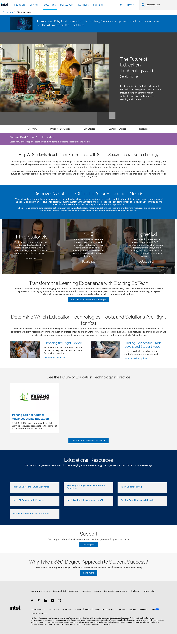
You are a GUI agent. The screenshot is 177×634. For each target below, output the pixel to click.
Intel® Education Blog (131, 486)
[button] (88, 338)
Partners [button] (83, 5)
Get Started (89, 128)
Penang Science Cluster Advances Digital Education (30, 416)
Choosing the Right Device (63, 343)
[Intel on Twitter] (39, 600)
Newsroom (73, 591)
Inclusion (135, 591)
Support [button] (35, 5)
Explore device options (135, 358)
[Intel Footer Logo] (15, 607)
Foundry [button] (98, 5)
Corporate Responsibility (116, 591)
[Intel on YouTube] (52, 600)
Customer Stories (117, 128)
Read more (88, 572)
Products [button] (19, 5)
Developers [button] (67, 5)
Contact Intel (59, 591)
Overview (32, 128)
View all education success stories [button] (88, 440)
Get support (89, 544)
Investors (86, 591)
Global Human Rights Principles (124, 622)
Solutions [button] (50, 5)
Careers (97, 591)
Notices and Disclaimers (137, 620)
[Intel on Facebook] (32, 600)
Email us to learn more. (144, 21)
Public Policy (149, 591)
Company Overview (40, 591)
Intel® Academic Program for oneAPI (85, 500)
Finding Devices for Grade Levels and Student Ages (143, 344)
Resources (144, 128)
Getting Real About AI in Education (32, 137)
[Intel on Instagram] (59, 600)
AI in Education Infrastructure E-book (31, 513)
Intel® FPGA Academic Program (28, 500)
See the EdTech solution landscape (88, 299)
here (81, 25)
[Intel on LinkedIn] (45, 600)
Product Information (60, 128)
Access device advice (54, 357)
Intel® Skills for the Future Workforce (31, 486)
